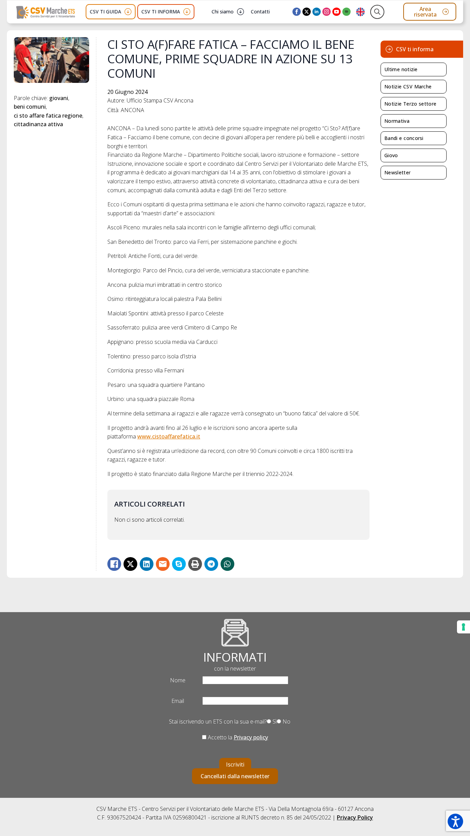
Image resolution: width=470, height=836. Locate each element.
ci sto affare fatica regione (48, 115)
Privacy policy (251, 737)
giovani (58, 98)
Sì (274, 721)
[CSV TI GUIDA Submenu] (128, 12)
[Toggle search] (377, 12)
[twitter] (306, 12)
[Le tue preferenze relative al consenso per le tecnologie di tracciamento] (463, 626)
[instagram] (326, 12)
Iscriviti (235, 764)
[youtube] (336, 12)
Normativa (396, 121)
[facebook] (296, 12)
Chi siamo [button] (223, 11)
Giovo (391, 155)
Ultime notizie (401, 69)
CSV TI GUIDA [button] (105, 11)
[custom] (346, 12)
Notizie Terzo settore (410, 103)
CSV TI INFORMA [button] (160, 11)
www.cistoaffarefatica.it (168, 436)
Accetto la (237, 737)
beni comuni (30, 106)
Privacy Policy (355, 817)
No (285, 721)
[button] (455, 821)
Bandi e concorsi (404, 138)
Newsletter (397, 172)
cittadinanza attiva (38, 124)
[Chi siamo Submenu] (240, 12)
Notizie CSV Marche (407, 86)
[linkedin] (316, 12)
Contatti (260, 11)
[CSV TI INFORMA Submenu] (187, 12)
